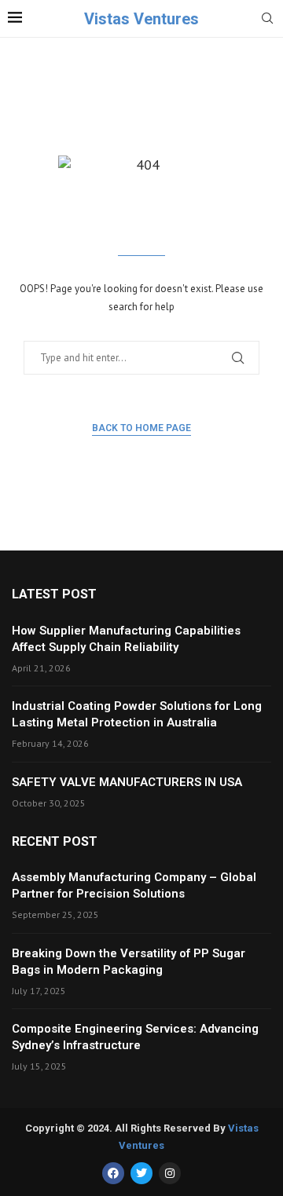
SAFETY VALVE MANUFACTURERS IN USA (127, 782)
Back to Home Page (141, 427)
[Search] (267, 20)
